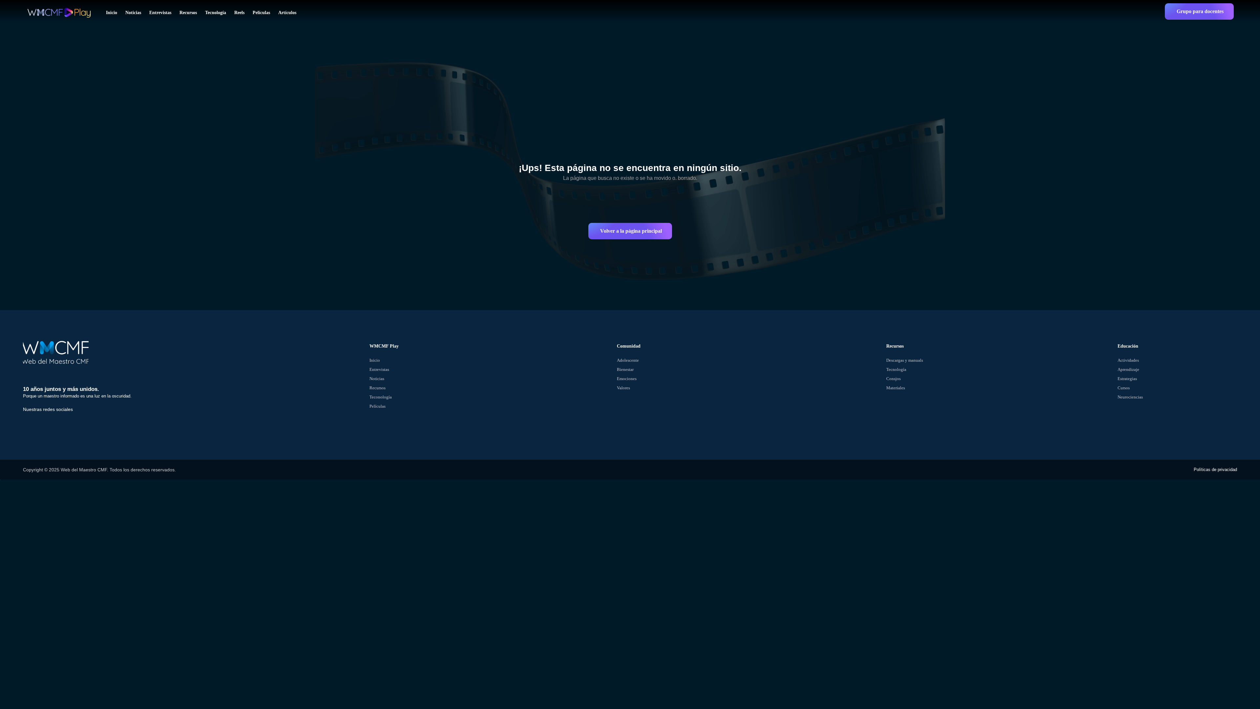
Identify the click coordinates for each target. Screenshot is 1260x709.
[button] (1199, 11)
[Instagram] (76, 423)
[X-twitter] (54, 423)
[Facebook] (31, 423)
